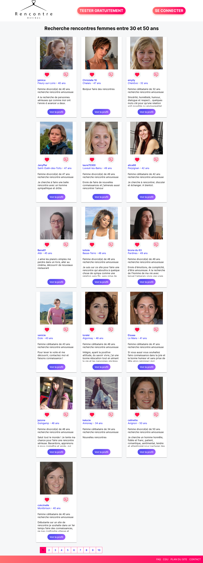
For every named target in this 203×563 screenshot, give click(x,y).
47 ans (97, 83)
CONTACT (195, 559)
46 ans (99, 338)
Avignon (132, 423)
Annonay (87, 423)
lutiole (86, 250)
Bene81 (42, 250)
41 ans (143, 338)
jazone (41, 420)
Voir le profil (56, 111)
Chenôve (133, 83)
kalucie (87, 420)
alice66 (132, 165)
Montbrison (44, 508)
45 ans (48, 253)
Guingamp (43, 423)
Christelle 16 (90, 80)
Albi (40, 253)
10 (99, 550)
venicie (42, 335)
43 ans (49, 338)
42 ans (145, 168)
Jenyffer (42, 165)
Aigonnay (88, 338)
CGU (165, 559)
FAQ (158, 559)
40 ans (62, 83)
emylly (131, 80)
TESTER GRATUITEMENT (101, 10)
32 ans (144, 83)
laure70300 (89, 165)
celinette (133, 420)
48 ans (102, 253)
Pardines (132, 253)
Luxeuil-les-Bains (92, 168)
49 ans (108, 168)
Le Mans (132, 338)
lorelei (86, 335)
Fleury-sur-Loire (46, 83)
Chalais (87, 83)
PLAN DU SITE (179, 559)
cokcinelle (43, 505)
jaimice (41, 80)
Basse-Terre (89, 253)
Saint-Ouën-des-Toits (50, 168)
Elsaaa (131, 335)
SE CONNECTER (169, 10)
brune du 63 (135, 250)
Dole (40, 338)
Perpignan (133, 168)
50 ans (143, 423)
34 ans (99, 423)
